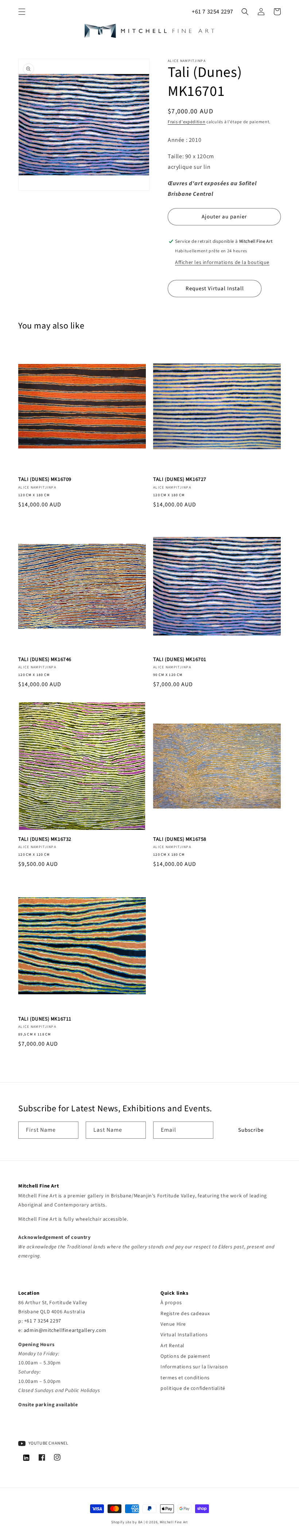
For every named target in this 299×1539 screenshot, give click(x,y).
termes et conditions (185, 1377)
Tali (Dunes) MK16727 (179, 479)
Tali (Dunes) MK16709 (44, 479)
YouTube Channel (48, 1443)
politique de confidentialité (192, 1388)
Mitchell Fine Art (174, 1522)
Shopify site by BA (127, 1522)
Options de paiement (185, 1356)
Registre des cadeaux (185, 1313)
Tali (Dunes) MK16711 (44, 1019)
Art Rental (172, 1345)
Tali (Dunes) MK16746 (44, 659)
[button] (22, 12)
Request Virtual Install (215, 288)
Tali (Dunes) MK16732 (44, 839)
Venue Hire (173, 1324)
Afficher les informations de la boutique (222, 262)
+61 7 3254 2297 (212, 12)
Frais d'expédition (187, 122)
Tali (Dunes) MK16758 (179, 839)
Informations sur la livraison (194, 1367)
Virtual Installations (184, 1334)
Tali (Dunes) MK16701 (179, 659)
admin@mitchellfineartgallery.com (65, 1330)
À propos (171, 1302)
